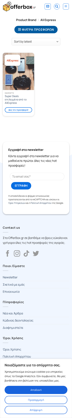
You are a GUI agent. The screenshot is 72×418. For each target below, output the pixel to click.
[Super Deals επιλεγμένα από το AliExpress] (18, 71)
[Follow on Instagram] (17, 254)
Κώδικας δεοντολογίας (18, 320)
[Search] (57, 6)
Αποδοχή (36, 390)
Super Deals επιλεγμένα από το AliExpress (16, 99)
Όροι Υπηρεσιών (16, 203)
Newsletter (10, 277)
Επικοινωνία (11, 292)
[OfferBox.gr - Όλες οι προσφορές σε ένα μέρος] (19, 6)
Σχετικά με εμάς (14, 284)
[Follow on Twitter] (36, 254)
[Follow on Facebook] (7, 254)
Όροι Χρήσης (12, 349)
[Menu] (66, 6)
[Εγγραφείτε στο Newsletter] (48, 6)
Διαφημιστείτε (13, 328)
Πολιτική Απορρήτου (41, 203)
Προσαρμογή (36, 400)
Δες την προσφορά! (18, 109)
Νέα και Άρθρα (13, 313)
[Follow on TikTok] (26, 254)
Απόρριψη (36, 410)
